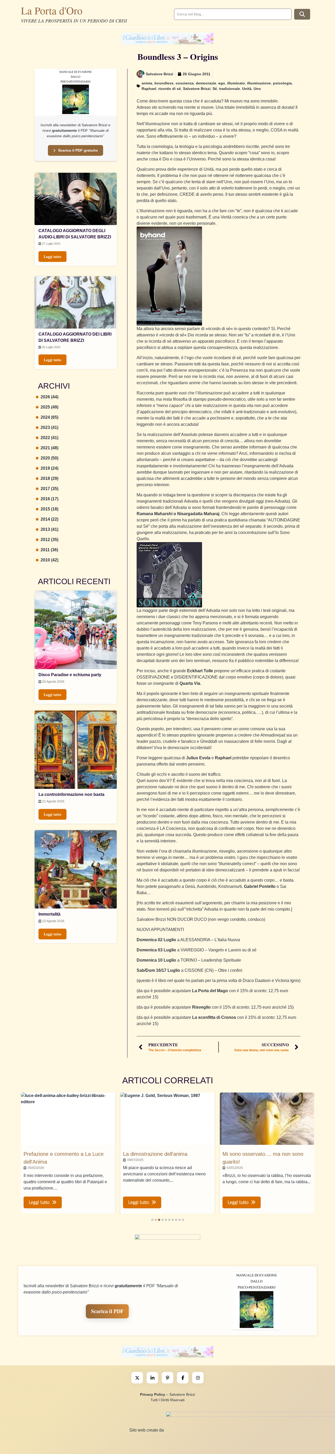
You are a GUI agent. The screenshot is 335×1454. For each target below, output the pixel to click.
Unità (247, 89)
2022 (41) (49, 437)
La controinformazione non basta (71, 794)
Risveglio (201, 1007)
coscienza (185, 83)
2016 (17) (49, 499)
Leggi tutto (52, 256)
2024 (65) (49, 417)
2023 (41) (49, 427)
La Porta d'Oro (51, 10)
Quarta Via (190, 683)
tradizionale (229, 89)
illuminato (236, 83)
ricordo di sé (169, 89)
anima (147, 83)
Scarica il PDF (107, 1311)
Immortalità (49, 914)
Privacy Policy (152, 1394)
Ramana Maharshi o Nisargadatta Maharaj (178, 514)
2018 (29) (49, 478)
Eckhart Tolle (200, 671)
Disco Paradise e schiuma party (69, 675)
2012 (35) (49, 539)
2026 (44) (49, 397)
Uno (257, 89)
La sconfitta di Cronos (214, 1017)
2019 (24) (49, 468)
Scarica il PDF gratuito (78, 150)
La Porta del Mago (210, 991)
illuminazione (259, 83)
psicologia (282, 83)
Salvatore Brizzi (196, 89)
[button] (152, 1220)
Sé (215, 89)
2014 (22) (49, 519)
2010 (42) (49, 560)
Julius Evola (198, 758)
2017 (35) (49, 488)
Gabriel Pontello (260, 886)
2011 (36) (49, 550)
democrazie (206, 83)
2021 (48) (49, 448)
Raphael (149, 89)
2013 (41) (49, 529)
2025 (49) (49, 407)
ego (221, 83)
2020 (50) (49, 458)
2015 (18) (49, 509)
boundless (164, 83)
